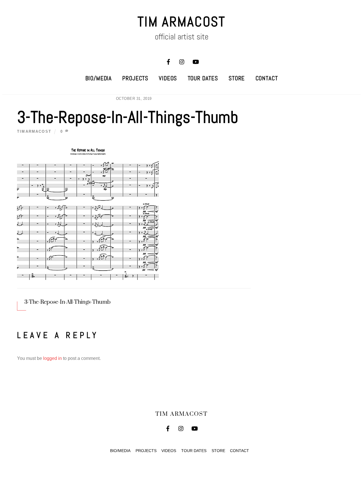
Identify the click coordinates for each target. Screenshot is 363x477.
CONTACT (267, 78)
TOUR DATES (203, 78)
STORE (237, 78)
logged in (52, 358)
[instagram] (182, 61)
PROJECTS (135, 78)
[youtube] (195, 61)
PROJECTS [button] (146, 451)
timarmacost (34, 131)
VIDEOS (168, 78)
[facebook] (168, 61)
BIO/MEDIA (98, 78)
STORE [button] (218, 451)
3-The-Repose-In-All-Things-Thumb (127, 117)
